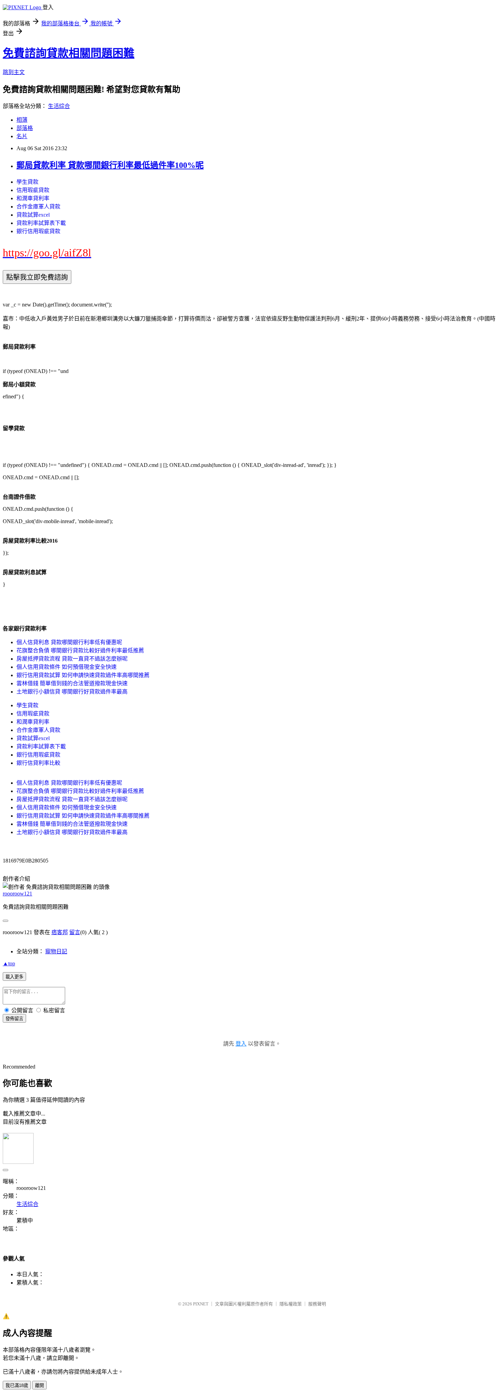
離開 (39, 1385)
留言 (74, 932)
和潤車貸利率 (32, 198)
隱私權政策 (290, 1303)
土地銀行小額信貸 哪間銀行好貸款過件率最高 (72, 692)
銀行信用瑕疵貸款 (38, 231)
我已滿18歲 (16, 1385)
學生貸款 (27, 182)
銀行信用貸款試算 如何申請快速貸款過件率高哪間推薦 (82, 675)
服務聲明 (317, 1303)
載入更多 (14, 976)
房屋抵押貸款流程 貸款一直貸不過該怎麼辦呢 (72, 659)
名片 (21, 136)
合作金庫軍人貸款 (38, 206)
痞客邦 (59, 932)
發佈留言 (14, 1018)
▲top (9, 963)
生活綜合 (59, 106)
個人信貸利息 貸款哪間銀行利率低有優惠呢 (69, 642)
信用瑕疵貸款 (32, 190)
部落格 (24, 128)
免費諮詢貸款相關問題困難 (68, 53)
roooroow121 (17, 893)
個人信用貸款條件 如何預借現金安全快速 (66, 667)
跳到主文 (14, 72)
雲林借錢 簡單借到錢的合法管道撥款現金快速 (72, 683)
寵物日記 (56, 951)
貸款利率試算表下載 (41, 223)
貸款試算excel (33, 215)
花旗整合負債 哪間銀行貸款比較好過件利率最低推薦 (80, 650)
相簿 (21, 120)
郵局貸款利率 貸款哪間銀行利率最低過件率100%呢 (110, 165)
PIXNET (200, 1303)
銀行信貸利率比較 (38, 763)
